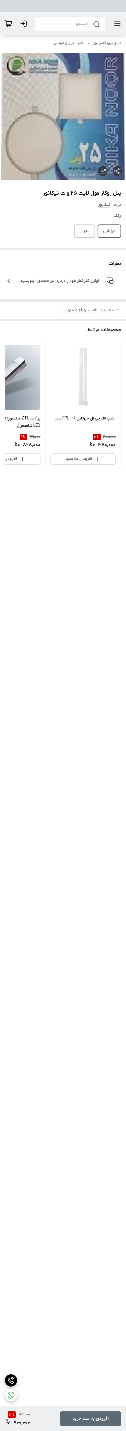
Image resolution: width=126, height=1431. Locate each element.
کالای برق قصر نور (107, 42)
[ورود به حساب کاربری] (25, 23)
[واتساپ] (11, 1395)
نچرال (85, 231)
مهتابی (109, 231)
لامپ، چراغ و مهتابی (68, 42)
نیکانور (104, 205)
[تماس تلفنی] (11, 1380)
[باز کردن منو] (116, 24)
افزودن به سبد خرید (90, 1418)
